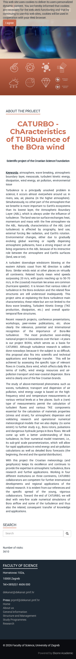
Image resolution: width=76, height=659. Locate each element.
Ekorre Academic (63, 653)
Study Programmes (14, 619)
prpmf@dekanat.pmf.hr (25, 600)
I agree (9, 22)
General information (15, 611)
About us (8, 607)
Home (6, 604)
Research (9, 623)
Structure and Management (19, 615)
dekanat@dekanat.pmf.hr (18, 592)
